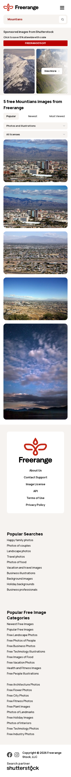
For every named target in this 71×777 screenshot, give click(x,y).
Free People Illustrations (23, 673)
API (35, 491)
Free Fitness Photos (20, 701)
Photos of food (16, 562)
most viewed (57, 116)
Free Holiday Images (20, 717)
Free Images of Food (20, 657)
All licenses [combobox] (13, 134)
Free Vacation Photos (21, 662)
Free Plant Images (18, 706)
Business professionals (22, 589)
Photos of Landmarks (20, 712)
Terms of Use (35, 498)
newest (32, 116)
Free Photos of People (21, 640)
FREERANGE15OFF (35, 43)
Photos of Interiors (19, 723)
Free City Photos (18, 695)
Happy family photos (20, 540)
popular (11, 116)
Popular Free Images (20, 629)
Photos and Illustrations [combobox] (21, 125)
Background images (20, 578)
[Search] (62, 19)
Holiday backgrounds (20, 584)
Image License (35, 484)
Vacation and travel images (24, 567)
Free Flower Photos (19, 690)
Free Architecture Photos (23, 684)
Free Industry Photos (20, 734)
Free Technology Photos (23, 728)
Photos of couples (19, 545)
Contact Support (35, 477)
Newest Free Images (20, 624)
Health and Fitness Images (24, 668)
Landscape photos (19, 551)
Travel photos (16, 556)
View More (50, 71)
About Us (35, 470)
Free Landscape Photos (22, 635)
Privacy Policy (35, 505)
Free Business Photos (21, 646)
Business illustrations (21, 573)
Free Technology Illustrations (26, 651)
